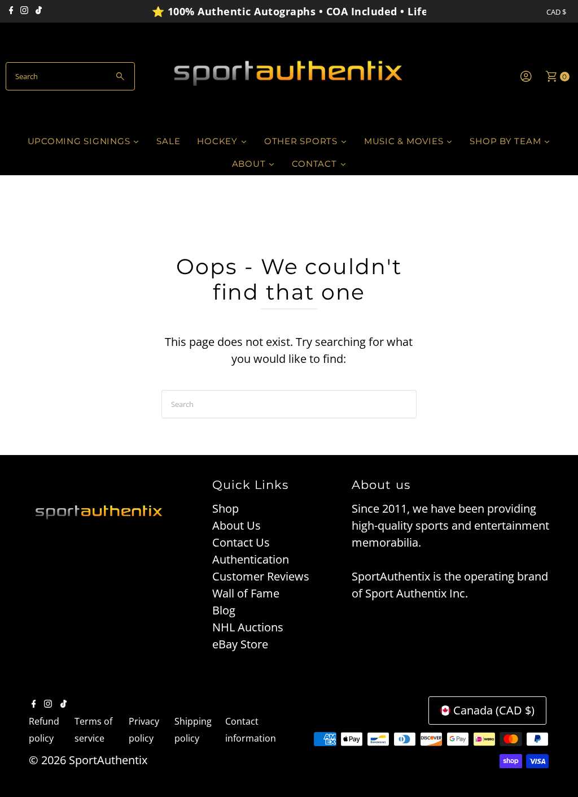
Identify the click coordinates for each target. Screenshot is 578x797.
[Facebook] (11, 11)
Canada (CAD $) (494, 710)
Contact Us (241, 542)
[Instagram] (24, 11)
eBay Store (240, 644)
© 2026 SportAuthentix (88, 760)
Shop (225, 508)
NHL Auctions (247, 627)
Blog (223, 610)
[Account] (526, 76)
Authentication (250, 559)
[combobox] (70, 76)
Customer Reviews (260, 576)
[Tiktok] (39, 11)
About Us (236, 525)
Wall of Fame (245, 593)
